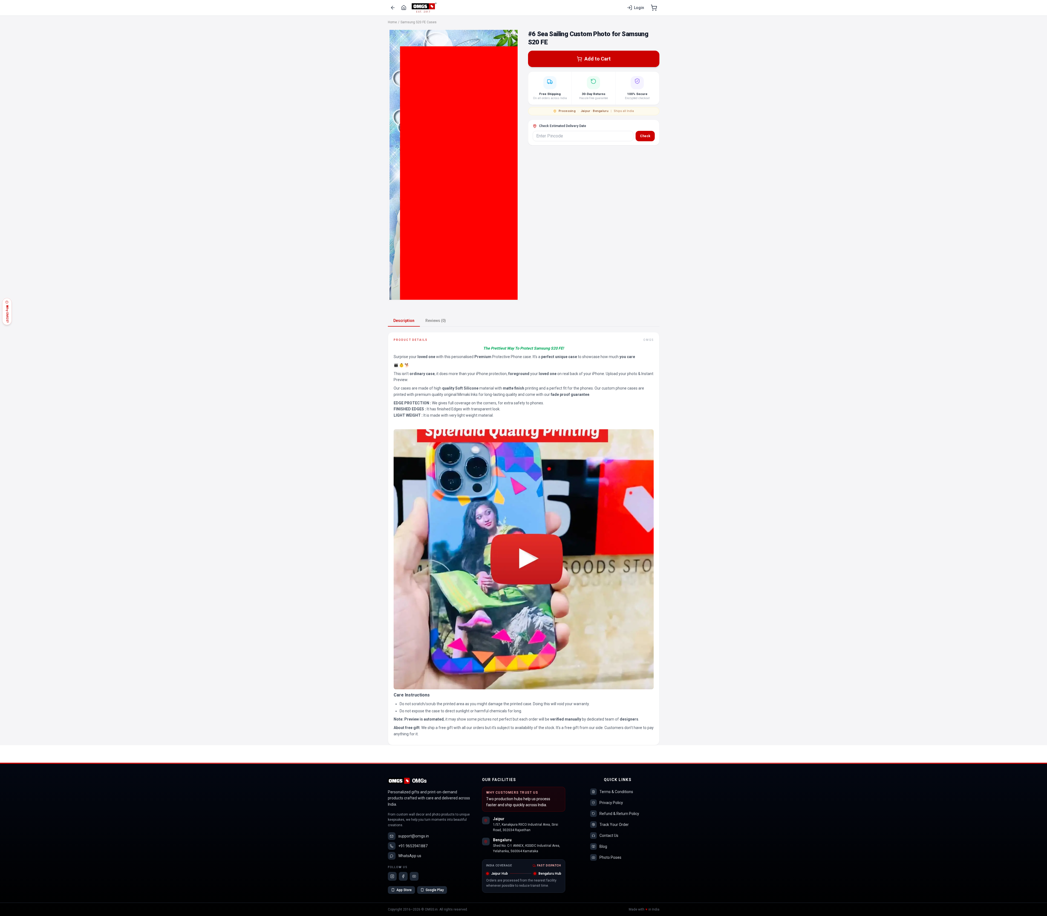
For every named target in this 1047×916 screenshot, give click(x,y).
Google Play (435, 890)
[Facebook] (403, 876)
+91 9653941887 (413, 846)
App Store (404, 890)
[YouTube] (414, 876)
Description (403, 320)
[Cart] (653, 7)
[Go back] (393, 8)
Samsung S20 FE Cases (418, 22)
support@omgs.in (413, 836)
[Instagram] (392, 876)
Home (392, 22)
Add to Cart (597, 59)
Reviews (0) (435, 320)
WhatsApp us (409, 856)
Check (645, 136)
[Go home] (404, 8)
